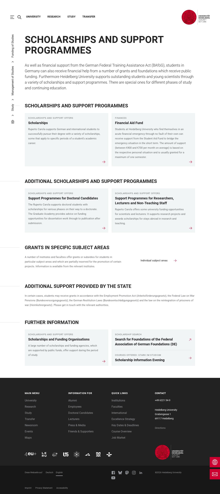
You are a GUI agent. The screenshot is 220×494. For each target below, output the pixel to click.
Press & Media (77, 425)
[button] (45, 393)
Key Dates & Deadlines (125, 425)
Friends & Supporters (81, 431)
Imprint (28, 488)
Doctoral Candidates (80, 413)
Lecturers (73, 419)
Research (53, 16)
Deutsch (49, 472)
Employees (74, 406)
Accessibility (62, 488)
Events (29, 431)
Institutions (118, 400)
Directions (160, 428)
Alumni (72, 400)
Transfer (88, 16)
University (33, 16)
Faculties (117, 406)
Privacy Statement (43, 488)
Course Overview (122, 431)
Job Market (118, 437)
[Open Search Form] (21, 17)
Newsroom (31, 425)
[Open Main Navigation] (14, 17)
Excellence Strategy (123, 419)
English (59, 472)
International (119, 413)
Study (71, 16)
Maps (28, 437)
